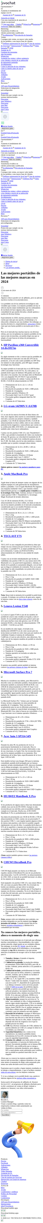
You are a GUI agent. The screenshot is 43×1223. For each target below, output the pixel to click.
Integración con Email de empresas (13, 1179)
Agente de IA (8, 15)
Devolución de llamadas (23, 35)
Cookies (4, 1196)
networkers (32, 324)
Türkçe (9, 133)
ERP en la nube (17, 987)
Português (15, 133)
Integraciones (16, 46)
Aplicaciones (5, 79)
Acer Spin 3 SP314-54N (17, 736)
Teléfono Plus (28, 46)
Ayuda (3, 77)
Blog (2, 81)
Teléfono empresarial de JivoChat (15, 44)
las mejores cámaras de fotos (17, 667)
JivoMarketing (8, 35)
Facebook (4, 1163)
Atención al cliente (7, 18)
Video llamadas (6, 1171)
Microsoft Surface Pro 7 (18, 672)
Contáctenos (5, 1198)
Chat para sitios (8, 24)
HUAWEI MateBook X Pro (20, 796)
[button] (21, 6)
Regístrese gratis (7, 128)
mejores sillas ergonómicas (26, 1078)
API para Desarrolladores (10, 1202)
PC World (21, 946)
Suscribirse (5, 1115)
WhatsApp (27, 24)
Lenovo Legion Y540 (16, 606)
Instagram (36, 24)
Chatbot (18, 24)
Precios (3, 73)
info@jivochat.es (7, 1206)
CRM (11, 48)
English (3, 133)
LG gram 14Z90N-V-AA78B (20, 405)
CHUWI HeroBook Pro (17, 862)
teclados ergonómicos (15, 925)
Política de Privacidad (9, 1194)
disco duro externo (25, 599)
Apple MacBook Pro (16, 473)
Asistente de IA (20, 15)
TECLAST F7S (13, 536)
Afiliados (4, 75)
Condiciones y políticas (9, 1192)
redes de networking (8, 1072)
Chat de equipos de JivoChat (11, 1177)
